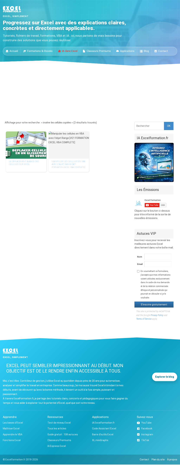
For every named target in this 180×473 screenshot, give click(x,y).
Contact (163, 51)
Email (139, 264)
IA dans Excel (69, 51)
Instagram (147, 434)
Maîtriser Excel (11, 428)
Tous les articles (56, 428)
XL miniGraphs (100, 440)
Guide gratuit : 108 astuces (62, 434)
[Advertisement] (90, 92)
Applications (127, 51)
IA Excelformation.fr (103, 422)
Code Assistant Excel (104, 428)
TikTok (145, 440)
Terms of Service (144, 319)
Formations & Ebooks (40, 51)
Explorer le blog (164, 376)
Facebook (146, 428)
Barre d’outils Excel (102, 434)
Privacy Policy (157, 315)
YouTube (146, 422)
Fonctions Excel (12, 440)
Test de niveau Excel (59, 422)
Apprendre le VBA (12, 434)
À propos (172, 459)
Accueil (13, 51)
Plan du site (158, 459)
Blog (146, 51)
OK (168, 125)
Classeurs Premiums (99, 51)
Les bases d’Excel (13, 422)
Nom (139, 257)
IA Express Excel (56, 446)
